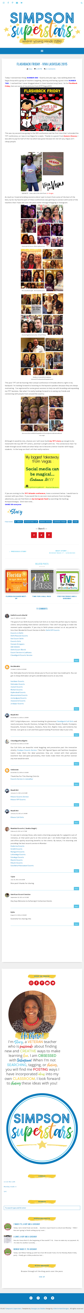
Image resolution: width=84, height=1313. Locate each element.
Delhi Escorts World (19, 615)
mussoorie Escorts (18, 701)
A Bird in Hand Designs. (61, 1309)
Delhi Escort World (18, 650)
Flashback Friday (60, 522)
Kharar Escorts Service (20, 797)
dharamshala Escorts (19, 695)
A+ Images (50, 193)
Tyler (13, 877)
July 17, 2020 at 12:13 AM (18, 618)
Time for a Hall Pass (41, 596)
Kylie (13, 912)
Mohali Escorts (17, 690)
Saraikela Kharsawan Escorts (22, 865)
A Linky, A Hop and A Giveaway (25, 1236)
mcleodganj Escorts (18, 698)
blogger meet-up (31, 522)
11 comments (51, 69)
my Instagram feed (40, 499)
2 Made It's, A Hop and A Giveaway (27, 1224)
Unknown (15, 769)
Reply (76, 660)
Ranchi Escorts (17, 860)
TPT (69, 522)
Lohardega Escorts (18, 854)
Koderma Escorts (17, 846)
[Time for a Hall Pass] (41, 582)
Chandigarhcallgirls (19, 741)
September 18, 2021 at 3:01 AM (20, 897)
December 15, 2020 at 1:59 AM (19, 717)
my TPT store (55, 441)
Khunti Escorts (17, 863)
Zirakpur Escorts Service (27, 750)
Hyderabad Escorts (18, 692)
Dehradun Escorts (18, 684)
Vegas (76, 522)
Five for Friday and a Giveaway (67, 597)
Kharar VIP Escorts (18, 799)
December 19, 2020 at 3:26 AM (19, 772)
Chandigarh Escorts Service (21, 655)
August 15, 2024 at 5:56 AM (18, 915)
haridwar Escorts (17, 681)
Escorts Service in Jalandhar (22, 779)
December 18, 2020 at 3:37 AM (19, 743)
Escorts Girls (16, 641)
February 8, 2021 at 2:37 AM (19, 831)
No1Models (15, 666)
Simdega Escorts (17, 857)
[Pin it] (49, 535)
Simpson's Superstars (13, 1309)
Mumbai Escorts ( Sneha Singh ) (24, 828)
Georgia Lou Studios (38, 1309)
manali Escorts (17, 687)
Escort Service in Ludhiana (21, 652)
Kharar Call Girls (17, 817)
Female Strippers (17, 644)
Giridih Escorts (16, 849)
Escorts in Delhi (17, 633)
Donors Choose (45, 522)
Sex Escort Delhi (17, 638)
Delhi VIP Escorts (53, 630)
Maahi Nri (14, 715)
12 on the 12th (9, 1182)
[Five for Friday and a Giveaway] (67, 582)
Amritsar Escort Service (21, 894)
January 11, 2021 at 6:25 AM (19, 793)
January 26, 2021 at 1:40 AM (19, 813)
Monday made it (10, 1187)
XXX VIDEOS (15, 647)
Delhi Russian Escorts (19, 636)
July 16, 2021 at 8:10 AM (18, 879)
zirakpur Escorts (17, 703)
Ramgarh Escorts (17, 852)
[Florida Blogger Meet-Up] (16, 582)
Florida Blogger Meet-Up (16, 597)
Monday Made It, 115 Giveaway (25, 1249)
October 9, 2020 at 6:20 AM (18, 669)
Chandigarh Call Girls (65, 721)
